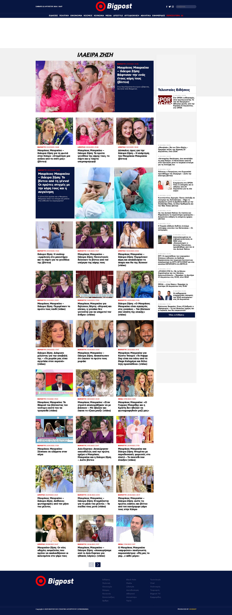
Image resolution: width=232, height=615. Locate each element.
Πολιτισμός (155, 586)
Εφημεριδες (158, 15)
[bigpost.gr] (114, 11)
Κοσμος (88, 15)
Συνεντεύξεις (108, 597)
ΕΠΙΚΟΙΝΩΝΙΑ (83, 609)
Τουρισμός (155, 590)
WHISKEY (192, 609)
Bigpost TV (155, 593)
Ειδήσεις (106, 579)
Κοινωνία (106, 593)
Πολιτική (106, 583)
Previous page (91, 564)
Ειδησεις (53, 15)
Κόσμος (105, 590)
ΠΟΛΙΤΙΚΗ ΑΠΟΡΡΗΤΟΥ (68, 609)
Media (108, 15)
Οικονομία (107, 586)
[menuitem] (53, 15)
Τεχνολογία (155, 579)
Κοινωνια (99, 15)
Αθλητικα (146, 15)
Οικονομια (76, 15)
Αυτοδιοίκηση (132, 590)
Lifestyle (118, 15)
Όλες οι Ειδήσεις (176, 315)
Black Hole (131, 579)
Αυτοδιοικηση (131, 15)
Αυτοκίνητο (131, 597)
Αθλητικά (130, 593)
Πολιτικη (64, 15)
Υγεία (128, 601)
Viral (152, 583)
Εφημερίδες (155, 597)
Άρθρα (105, 601)
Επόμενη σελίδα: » (98, 564)
